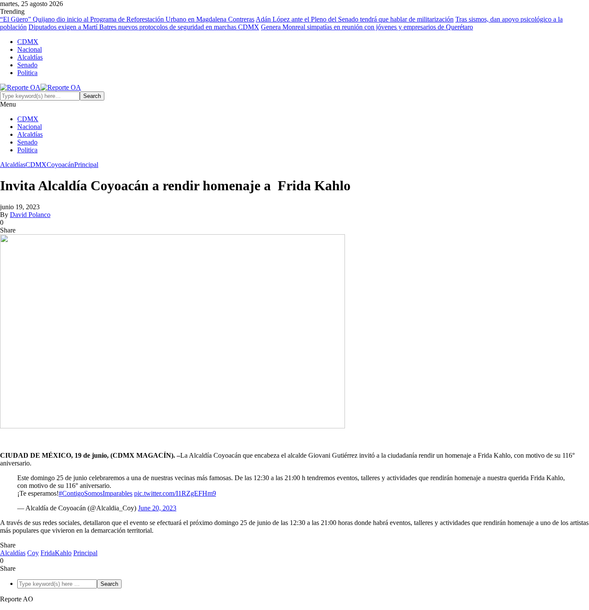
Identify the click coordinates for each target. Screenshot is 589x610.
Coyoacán (60, 164)
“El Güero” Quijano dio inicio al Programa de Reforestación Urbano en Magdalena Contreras (127, 19)
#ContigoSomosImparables (95, 493)
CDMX (27, 41)
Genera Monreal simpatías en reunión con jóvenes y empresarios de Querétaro (367, 27)
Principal (86, 164)
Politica (27, 72)
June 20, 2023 (157, 508)
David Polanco (30, 214)
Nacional (29, 49)
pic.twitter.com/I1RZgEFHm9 (175, 493)
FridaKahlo (56, 553)
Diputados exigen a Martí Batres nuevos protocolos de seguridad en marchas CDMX (143, 27)
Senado (27, 65)
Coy (33, 553)
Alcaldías (30, 57)
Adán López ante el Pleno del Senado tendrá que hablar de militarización (355, 19)
